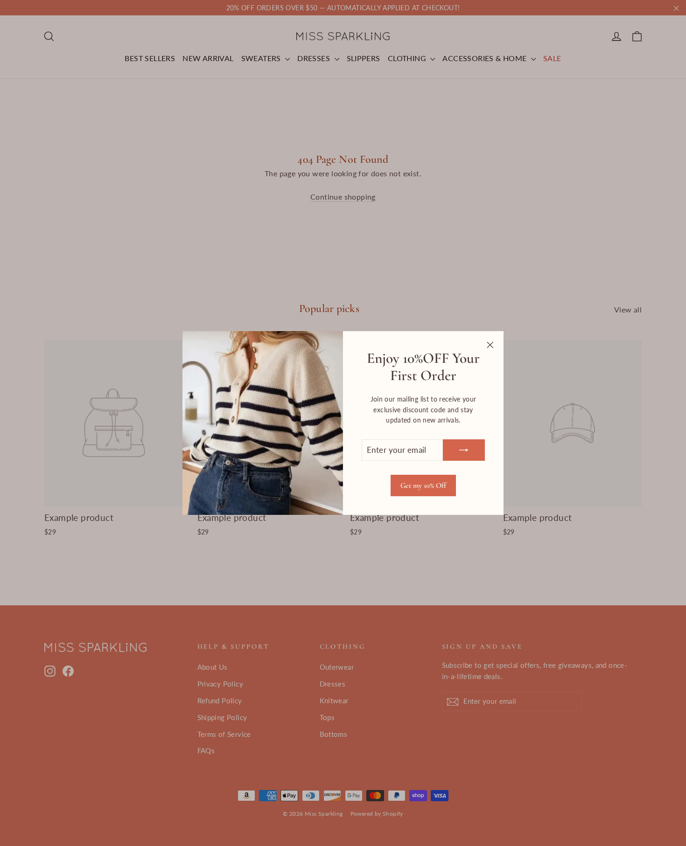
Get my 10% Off (423, 485)
